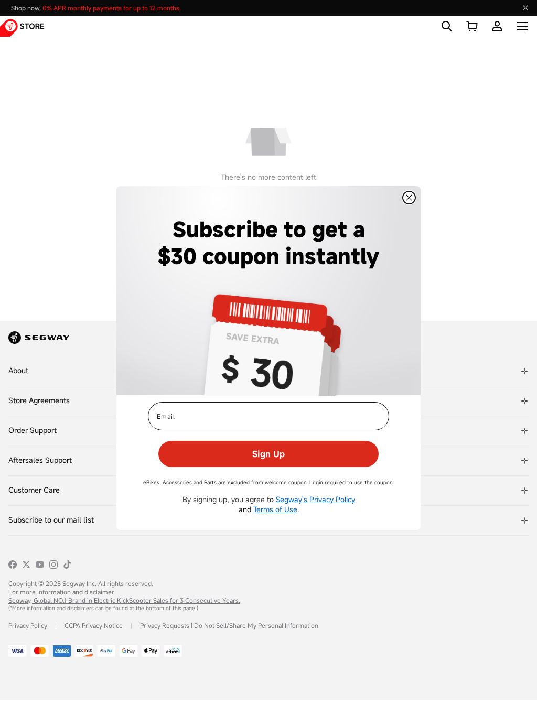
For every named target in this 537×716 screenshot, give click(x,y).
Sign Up (268, 454)
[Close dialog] (409, 197)
